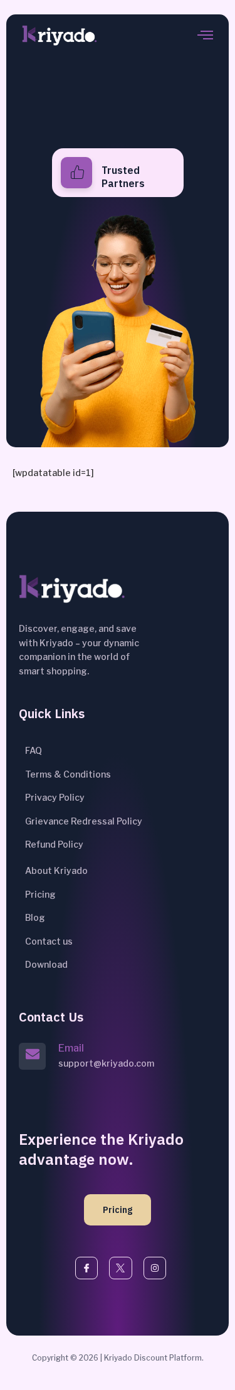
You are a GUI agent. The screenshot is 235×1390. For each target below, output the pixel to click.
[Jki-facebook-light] (86, 1268)
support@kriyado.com (106, 1063)
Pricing (117, 1209)
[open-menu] (205, 36)
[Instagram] (155, 1268)
